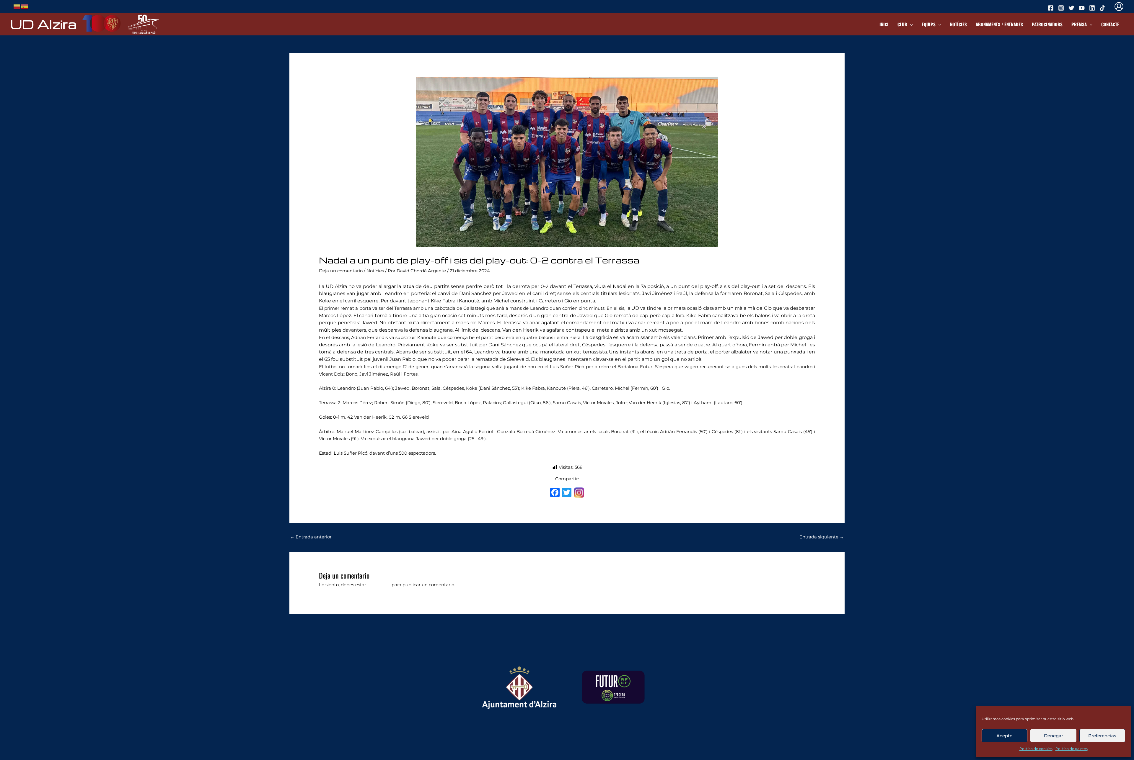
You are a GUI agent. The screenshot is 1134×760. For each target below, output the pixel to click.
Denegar (1053, 735)
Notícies (958, 24)
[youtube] (1082, 8)
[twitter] (1072, 8)
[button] (910, 24)
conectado (378, 584)
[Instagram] (579, 493)
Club (902, 24)
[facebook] (1051, 8)
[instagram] (1062, 8)
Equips (929, 24)
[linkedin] (1093, 8)
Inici (884, 24)
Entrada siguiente (821, 537)
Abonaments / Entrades (999, 24)
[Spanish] (25, 6)
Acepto (1004, 735)
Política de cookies (1035, 748)
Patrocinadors (1047, 24)
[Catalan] (17, 6)
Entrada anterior (311, 537)
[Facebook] (555, 493)
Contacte (1110, 24)
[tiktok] (1103, 8)
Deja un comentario (341, 270)
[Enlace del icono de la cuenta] (1119, 6)
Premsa (1079, 24)
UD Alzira (43, 24)
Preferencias (1102, 735)
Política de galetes (1071, 748)
